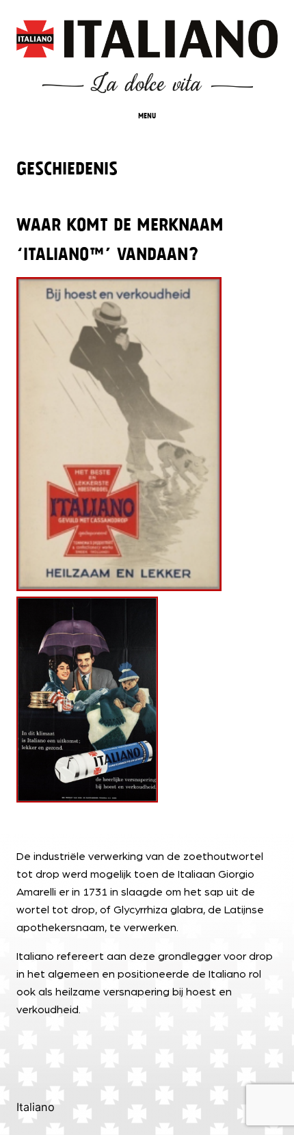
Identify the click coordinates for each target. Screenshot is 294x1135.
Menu (147, 114)
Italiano (35, 1107)
